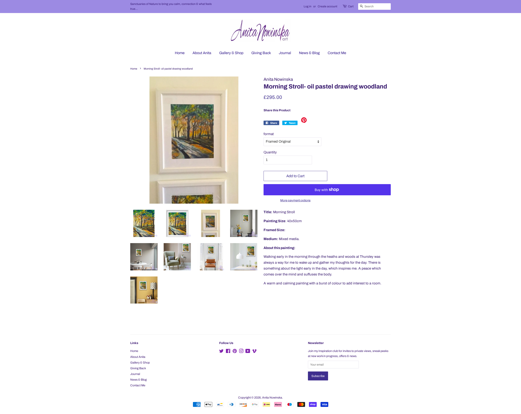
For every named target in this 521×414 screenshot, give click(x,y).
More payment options (295, 200)
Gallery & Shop (231, 53)
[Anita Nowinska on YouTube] (247, 351)
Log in (307, 6)
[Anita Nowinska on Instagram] (241, 351)
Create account (327, 6)
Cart (351, 6)
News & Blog (309, 53)
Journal (285, 53)
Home (180, 53)
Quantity (270, 152)
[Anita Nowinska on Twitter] (221, 351)
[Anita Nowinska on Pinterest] (234, 351)
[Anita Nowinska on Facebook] (228, 351)
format (269, 134)
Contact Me (337, 53)
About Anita (202, 53)
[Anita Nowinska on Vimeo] (254, 351)
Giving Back (261, 53)
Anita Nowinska (272, 397)
